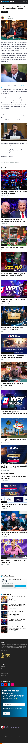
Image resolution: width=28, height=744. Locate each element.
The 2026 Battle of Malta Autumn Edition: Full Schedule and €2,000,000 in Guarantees (17, 605)
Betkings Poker (4, 673)
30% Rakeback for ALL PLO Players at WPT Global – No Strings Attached (13, 274)
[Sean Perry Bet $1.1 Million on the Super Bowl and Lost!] (14, 549)
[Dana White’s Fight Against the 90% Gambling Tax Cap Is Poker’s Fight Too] (14, 208)
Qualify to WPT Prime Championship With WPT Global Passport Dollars (14, 467)
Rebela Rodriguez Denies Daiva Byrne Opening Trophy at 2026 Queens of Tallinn (17, 598)
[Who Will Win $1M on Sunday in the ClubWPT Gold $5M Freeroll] (14, 316)
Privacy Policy (20, 739)
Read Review (7, 585)
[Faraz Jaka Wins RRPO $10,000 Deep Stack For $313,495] (14, 372)
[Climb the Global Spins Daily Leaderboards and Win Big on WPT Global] (14, 400)
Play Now (20, 585)
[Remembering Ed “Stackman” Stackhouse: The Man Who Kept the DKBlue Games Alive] (4, 632)
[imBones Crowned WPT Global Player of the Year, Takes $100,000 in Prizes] (14, 344)
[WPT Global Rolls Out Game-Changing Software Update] (14, 289)
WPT (9, 162)
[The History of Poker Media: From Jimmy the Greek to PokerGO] (14, 180)
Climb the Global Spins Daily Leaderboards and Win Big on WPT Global (14, 412)
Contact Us (7, 739)
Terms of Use (13, 739)
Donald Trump (4, 162)
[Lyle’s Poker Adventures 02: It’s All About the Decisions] (14, 493)
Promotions (10, 271)
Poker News (4, 11)
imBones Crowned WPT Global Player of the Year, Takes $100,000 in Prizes (13, 356)
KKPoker (3, 671)
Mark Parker (9, 17)
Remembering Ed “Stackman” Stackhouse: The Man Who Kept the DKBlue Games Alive (17, 628)
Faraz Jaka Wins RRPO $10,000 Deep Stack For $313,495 (12, 384)
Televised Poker (11, 188)
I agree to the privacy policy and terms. (13, 708)
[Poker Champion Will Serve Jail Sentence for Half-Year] (14, 521)
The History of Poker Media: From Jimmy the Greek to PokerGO (14, 192)
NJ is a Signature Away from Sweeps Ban (14, 247)
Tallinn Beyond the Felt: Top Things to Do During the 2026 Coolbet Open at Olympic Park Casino (17, 613)
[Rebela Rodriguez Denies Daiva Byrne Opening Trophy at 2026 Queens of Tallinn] (4, 602)
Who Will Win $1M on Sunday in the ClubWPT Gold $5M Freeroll (12, 328)
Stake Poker (4, 675)
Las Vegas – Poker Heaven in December (13, 440)
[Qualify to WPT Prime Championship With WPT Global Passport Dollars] (14, 454)
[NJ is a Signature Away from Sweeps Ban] (14, 236)
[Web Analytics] (2, 743)
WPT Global (3, 666)
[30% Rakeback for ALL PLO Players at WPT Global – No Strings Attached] (14, 262)
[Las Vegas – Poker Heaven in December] (14, 428)
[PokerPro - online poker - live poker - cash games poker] (7, 2)
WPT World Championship (14, 162)
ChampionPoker (4, 668)
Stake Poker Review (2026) (15, 579)
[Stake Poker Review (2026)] (4, 581)
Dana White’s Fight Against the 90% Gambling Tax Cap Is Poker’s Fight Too (13, 220)
